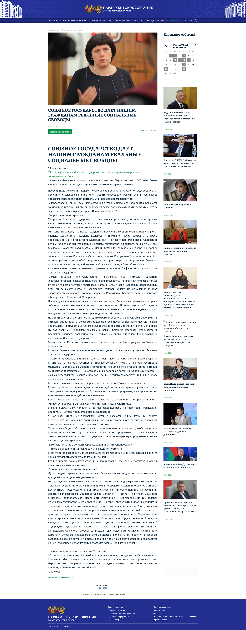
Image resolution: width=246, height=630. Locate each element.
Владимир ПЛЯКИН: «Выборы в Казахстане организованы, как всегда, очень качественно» (179, 163)
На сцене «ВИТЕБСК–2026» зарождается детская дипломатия (177, 431)
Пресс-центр (53, 30)
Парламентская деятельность (121, 613)
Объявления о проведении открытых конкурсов (175, 617)
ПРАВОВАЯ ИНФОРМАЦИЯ (101, 21)
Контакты (157, 613)
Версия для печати (150, 130)
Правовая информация (118, 617)
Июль (177, 45)
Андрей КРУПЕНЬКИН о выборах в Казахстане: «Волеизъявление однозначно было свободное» (179, 117)
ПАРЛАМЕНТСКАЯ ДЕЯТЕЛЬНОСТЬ (130, 21)
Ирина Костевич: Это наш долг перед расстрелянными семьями (179, 250)
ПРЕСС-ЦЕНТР (176, 21)
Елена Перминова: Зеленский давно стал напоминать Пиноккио (178, 386)
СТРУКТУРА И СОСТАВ (77, 21)
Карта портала (159, 610)
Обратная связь (160, 620)
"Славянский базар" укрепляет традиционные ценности (179, 466)
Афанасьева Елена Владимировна (60, 578)
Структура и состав (116, 610)
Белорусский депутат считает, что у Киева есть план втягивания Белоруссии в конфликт (179, 341)
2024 (184, 45)
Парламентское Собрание (72, 618)
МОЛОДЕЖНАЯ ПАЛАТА (157, 21)
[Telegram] (105, 588)
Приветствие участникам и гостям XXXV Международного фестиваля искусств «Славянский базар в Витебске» (180, 507)
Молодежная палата (162, 607)
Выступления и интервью (72, 30)
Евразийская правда (60, 131)
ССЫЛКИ (188, 21)
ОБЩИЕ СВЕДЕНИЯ (57, 21)
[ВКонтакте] (100, 588)
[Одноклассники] (103, 588)
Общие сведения (115, 607)
